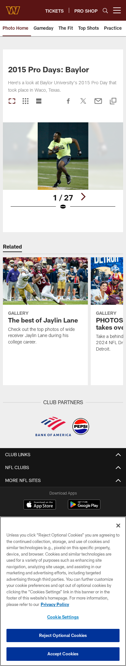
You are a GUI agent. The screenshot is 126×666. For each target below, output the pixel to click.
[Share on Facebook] (68, 104)
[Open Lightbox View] (63, 170)
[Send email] (98, 104)
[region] (63, 591)
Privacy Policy (55, 604)
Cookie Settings (63, 617)
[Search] (105, 10)
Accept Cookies (63, 653)
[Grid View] (25, 101)
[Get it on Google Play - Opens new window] (84, 508)
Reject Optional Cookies (63, 635)
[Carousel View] (11, 101)
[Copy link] (113, 101)
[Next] (83, 196)
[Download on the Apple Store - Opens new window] (40, 505)
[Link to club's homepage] (13, 8)
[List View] (38, 101)
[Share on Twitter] (83, 104)
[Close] (118, 525)
